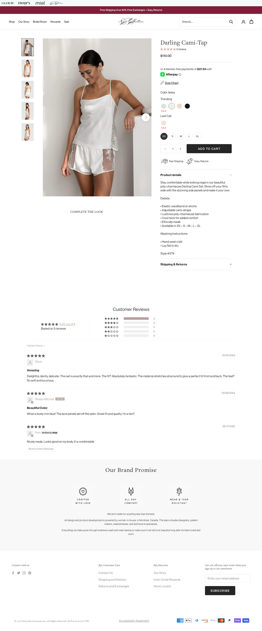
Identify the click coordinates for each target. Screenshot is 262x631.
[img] (36, 356)
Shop (12, 21)
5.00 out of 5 (67, 324)
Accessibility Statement (134, 621)
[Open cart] (251, 22)
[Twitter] (18, 572)
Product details (170, 175)
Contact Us (106, 573)
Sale (66, 21)
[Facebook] (13, 572)
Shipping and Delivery (112, 579)
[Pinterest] (29, 572)
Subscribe (220, 590)
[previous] (49, 117)
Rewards (55, 21)
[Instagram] (24, 572)
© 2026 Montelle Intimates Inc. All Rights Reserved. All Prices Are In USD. (52, 621)
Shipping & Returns (173, 264)
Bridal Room (40, 21)
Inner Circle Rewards (167, 579)
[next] (146, 117)
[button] (168, 49)
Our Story (23, 21)
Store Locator (162, 586)
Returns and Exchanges (114, 586)
